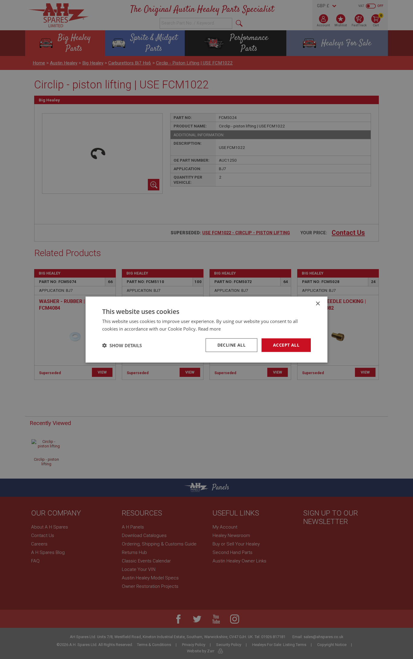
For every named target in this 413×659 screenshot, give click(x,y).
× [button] (317, 303)
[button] (122, 345)
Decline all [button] (231, 345)
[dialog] (206, 329)
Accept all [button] (286, 345)
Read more (209, 328)
